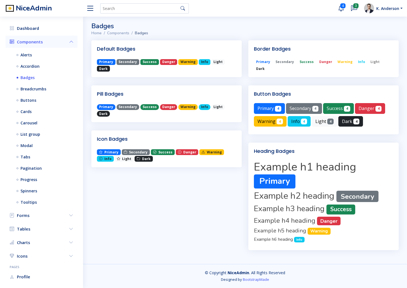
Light (323, 121)
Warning (269, 121)
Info (298, 121)
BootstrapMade (256, 279)
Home (96, 33)
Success (337, 108)
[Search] (183, 8)
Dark (349, 121)
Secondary (303, 108)
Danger (369, 108)
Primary (268, 108)
